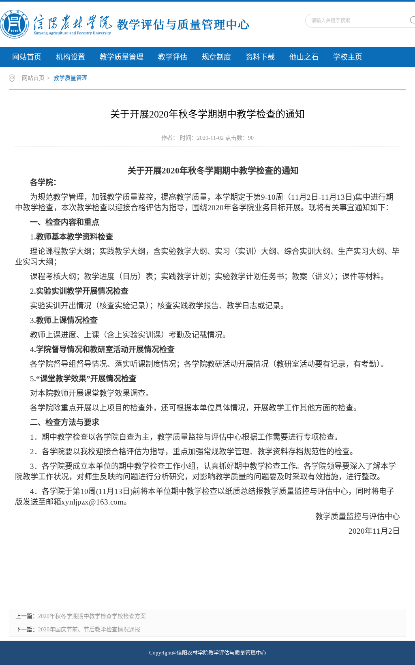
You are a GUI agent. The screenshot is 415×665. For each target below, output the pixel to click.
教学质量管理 (121, 57)
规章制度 (216, 57)
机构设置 (70, 57)
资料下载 (260, 57)
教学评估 (172, 57)
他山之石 (304, 57)
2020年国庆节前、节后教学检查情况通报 (89, 630)
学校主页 (347, 57)
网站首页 (26, 57)
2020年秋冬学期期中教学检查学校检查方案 (92, 616)
